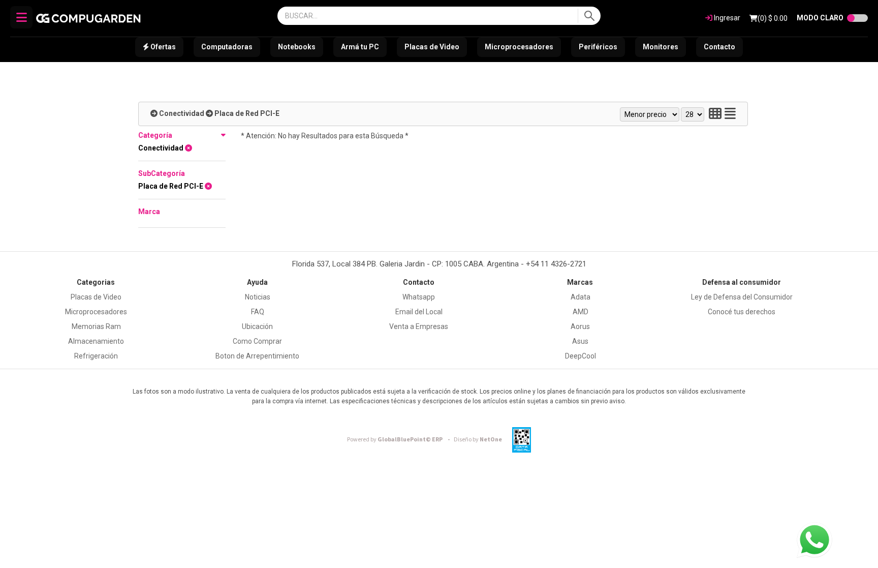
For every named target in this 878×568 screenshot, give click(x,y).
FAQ (257, 312)
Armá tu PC (360, 47)
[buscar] (589, 16)
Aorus (580, 326)
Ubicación (257, 326)
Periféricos (598, 47)
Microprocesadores (519, 47)
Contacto (719, 47)
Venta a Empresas (418, 326)
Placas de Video (431, 47)
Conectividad (181, 113)
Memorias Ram (96, 326)
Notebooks (297, 47)
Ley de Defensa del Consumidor (742, 297)
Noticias (257, 297)
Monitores (660, 47)
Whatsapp (418, 297)
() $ (773, 18)
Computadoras (227, 47)
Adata (580, 297)
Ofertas (162, 47)
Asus (580, 341)
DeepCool (580, 356)
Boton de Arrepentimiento (257, 356)
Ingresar (726, 18)
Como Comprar (257, 341)
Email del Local (419, 312)
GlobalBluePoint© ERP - (400, 439)
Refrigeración (96, 356)
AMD (580, 312)
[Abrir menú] (21, 17)
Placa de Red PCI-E (246, 113)
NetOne (478, 439)
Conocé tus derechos (741, 312)
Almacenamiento (96, 341)
